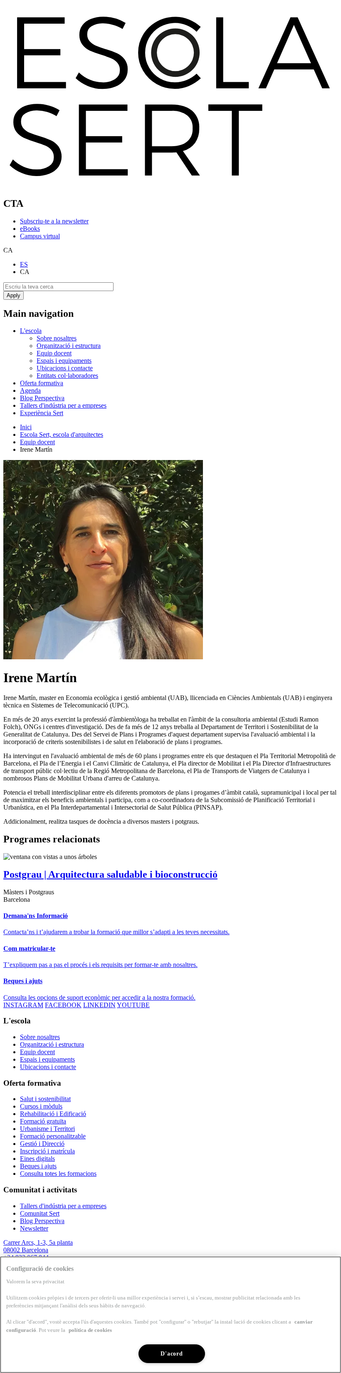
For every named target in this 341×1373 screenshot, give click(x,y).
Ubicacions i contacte (65, 368)
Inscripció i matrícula (47, 1151)
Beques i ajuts (38, 1166)
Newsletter (34, 1228)
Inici (26, 427)
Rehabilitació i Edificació (53, 1113)
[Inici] (170, 185)
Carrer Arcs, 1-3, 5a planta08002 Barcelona (38, 1246)
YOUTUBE (133, 1004)
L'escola (31, 330)
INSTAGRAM (23, 1004)
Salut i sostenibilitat (45, 1098)
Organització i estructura (69, 345)
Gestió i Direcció (42, 1143)
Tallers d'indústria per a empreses (63, 405)
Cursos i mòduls (41, 1106)
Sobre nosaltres (57, 338)
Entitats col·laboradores (67, 375)
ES (24, 264)
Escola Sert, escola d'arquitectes (61, 434)
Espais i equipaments (64, 360)
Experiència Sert (41, 412)
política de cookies (90, 1330)
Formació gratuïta (43, 1121)
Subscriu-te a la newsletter (54, 221)
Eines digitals (37, 1158)
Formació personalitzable (53, 1136)
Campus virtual (40, 236)
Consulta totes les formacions (58, 1173)
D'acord (172, 1353)
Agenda (30, 390)
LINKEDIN (99, 1004)
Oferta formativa (41, 383)
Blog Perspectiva (42, 397)
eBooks (30, 228)
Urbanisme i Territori (47, 1128)
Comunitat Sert (39, 1213)
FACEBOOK (63, 1004)
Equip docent (54, 353)
